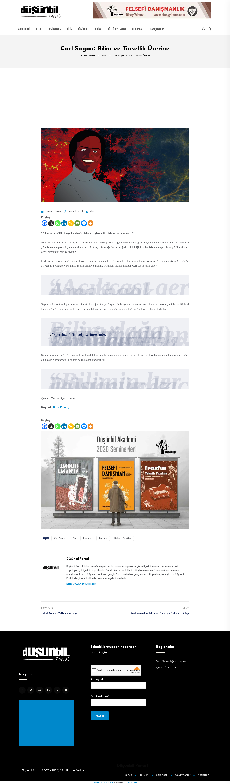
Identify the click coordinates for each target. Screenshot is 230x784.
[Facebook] (44, 223)
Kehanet (87, 538)
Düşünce (82, 29)
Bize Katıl (162, 775)
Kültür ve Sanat (117, 29)
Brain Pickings (61, 407)
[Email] (77, 223)
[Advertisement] (115, 92)
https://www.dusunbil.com (81, 584)
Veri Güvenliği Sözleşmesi (172, 661)
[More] (90, 223)
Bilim (69, 29)
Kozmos (103, 538)
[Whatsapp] (58, 223)
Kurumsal (137, 29)
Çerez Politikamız (167, 667)
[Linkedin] (64, 223)
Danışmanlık (157, 29)
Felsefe (39, 29)
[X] (51, 223)
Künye (128, 775)
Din (74, 538)
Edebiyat (97, 29)
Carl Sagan (59, 538)
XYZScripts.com (131, 782)
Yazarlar (203, 775)
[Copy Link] (71, 223)
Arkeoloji (24, 29)
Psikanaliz (55, 29)
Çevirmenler (182, 775)
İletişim (144, 775)
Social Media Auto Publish (103, 782)
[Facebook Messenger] (84, 223)
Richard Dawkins (122, 538)
